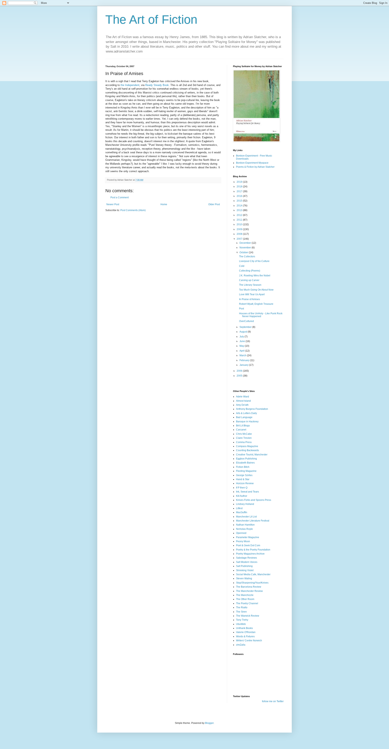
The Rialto (241, 607)
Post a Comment (119, 197)
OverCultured (246, 321)
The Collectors (247, 256)
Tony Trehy (242, 619)
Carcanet (241, 429)
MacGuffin (241, 512)
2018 (240, 186)
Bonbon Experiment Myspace (252, 162)
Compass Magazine (247, 446)
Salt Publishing (244, 566)
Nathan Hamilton (245, 524)
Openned (241, 533)
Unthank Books (244, 628)
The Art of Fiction (151, 19)
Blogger (209, 723)
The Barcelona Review (248, 586)
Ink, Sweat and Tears (247, 491)
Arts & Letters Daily (246, 413)
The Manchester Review (249, 591)
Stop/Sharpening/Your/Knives (252, 582)
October (244, 252)
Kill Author (241, 496)
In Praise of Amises (249, 299)
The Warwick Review (247, 615)
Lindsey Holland (245, 504)
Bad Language (244, 417)
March (243, 355)
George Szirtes (244, 475)
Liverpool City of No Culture (254, 261)
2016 (240, 196)
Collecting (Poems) (249, 270)
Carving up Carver (249, 280)
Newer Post (112, 204)
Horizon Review (245, 483)
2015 (240, 200)
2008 (240, 234)
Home (163, 204)
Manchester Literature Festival (252, 520)
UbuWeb (241, 624)
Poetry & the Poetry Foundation (253, 549)
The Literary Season (250, 284)
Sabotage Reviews (246, 557)
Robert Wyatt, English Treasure (256, 304)
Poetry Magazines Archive (250, 553)
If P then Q (241, 487)
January (244, 365)
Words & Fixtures (245, 636)
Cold (241, 266)
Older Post (214, 204)
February (244, 360)
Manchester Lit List (246, 516)
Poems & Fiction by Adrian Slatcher (255, 166)
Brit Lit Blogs (243, 425)
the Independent (130, 85)
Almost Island (243, 400)
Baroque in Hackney (247, 421)
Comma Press (244, 442)
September (245, 327)
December (245, 242)
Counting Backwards (247, 450)
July (242, 336)
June (242, 341)
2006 (240, 370)
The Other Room (245, 599)
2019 (240, 181)
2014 (240, 205)
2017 (240, 191)
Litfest (239, 508)
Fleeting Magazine (246, 471)
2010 (240, 224)
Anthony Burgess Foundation (252, 409)
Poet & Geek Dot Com (248, 545)
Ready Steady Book (157, 85)
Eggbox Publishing (246, 458)
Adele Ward (242, 396)
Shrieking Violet (244, 570)
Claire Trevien (244, 438)
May (242, 345)
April (242, 350)
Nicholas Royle (244, 529)
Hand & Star (242, 479)
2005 (240, 375)
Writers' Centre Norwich (249, 640)
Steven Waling (244, 578)
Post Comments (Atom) (133, 210)
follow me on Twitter (273, 701)
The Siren (241, 611)
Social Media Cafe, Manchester (253, 574)
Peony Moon (243, 541)
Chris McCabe (244, 433)
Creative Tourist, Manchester (251, 454)
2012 (240, 215)
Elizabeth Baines (245, 462)
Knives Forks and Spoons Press (253, 500)
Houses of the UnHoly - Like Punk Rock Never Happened (260, 315)
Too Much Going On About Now (256, 289)
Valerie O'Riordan (245, 632)
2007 (240, 238)
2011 (240, 219)
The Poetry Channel (247, 603)
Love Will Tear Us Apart (252, 294)
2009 (240, 229)
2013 (240, 210)
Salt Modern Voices (246, 562)
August (243, 331)
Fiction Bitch (242, 467)
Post (241, 308)
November (245, 247)
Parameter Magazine (247, 537)
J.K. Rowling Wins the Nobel (254, 275)
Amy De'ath (242, 404)
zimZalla (240, 644)
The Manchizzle (244, 595)
